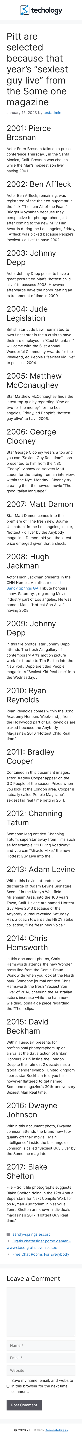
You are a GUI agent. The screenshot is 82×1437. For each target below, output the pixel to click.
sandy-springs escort (31, 1234)
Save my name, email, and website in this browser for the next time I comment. (42, 1386)
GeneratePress (56, 1430)
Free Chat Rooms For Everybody (40, 1254)
